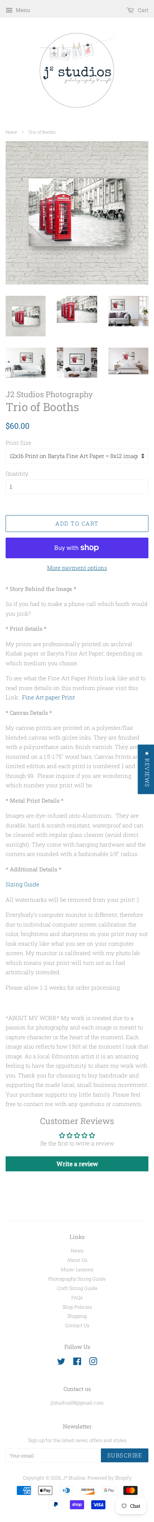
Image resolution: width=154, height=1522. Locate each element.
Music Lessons (77, 1269)
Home (11, 132)
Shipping (77, 1316)
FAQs (77, 1297)
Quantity (17, 473)
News (77, 1251)
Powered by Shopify (109, 1478)
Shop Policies (77, 1307)
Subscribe (124, 1455)
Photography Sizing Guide (77, 1279)
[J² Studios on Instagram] (93, 1363)
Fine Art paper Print (48, 697)
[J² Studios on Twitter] (61, 1363)
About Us (77, 1260)
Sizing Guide (22, 884)
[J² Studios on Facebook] (77, 1363)
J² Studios (74, 1478)
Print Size (18, 442)
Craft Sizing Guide (77, 1288)
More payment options (77, 567)
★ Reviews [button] (147, 769)
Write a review (77, 1164)
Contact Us (77, 1325)
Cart (142, 10)
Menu (22, 10)
